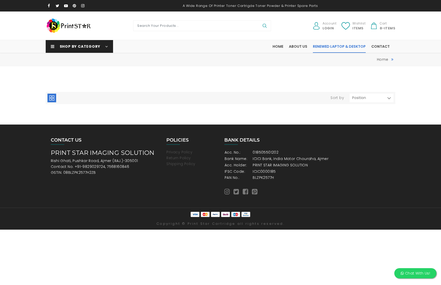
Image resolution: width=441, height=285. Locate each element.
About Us (298, 46)
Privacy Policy (179, 152)
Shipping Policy (180, 163)
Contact (380, 46)
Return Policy (178, 157)
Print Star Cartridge (212, 223)
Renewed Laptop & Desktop (339, 46)
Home (278, 46)
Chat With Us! (417, 273)
